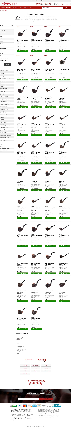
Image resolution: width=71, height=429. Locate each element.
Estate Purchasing (46, 368)
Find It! (7, 64)
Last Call (3, 33)
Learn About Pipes (35, 365)
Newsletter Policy (46, 370)
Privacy (35, 370)
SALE (31, 7)
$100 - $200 (3, 38)
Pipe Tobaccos (15, 7)
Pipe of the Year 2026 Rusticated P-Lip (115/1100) (21, 346)
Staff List (25, 365)
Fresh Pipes (3, 30)
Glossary (35, 368)
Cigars (21, 7)
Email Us (36, 4)
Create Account (56, 4)
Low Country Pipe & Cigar (25, 417)
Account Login (56, 3)
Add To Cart (23, 50)
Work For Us (25, 373)
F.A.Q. (25, 370)
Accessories (26, 7)
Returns (46, 365)
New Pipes (3, 7)
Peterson (5, 10)
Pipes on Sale (4, 32)
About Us (25, 368)
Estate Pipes (8, 7)
